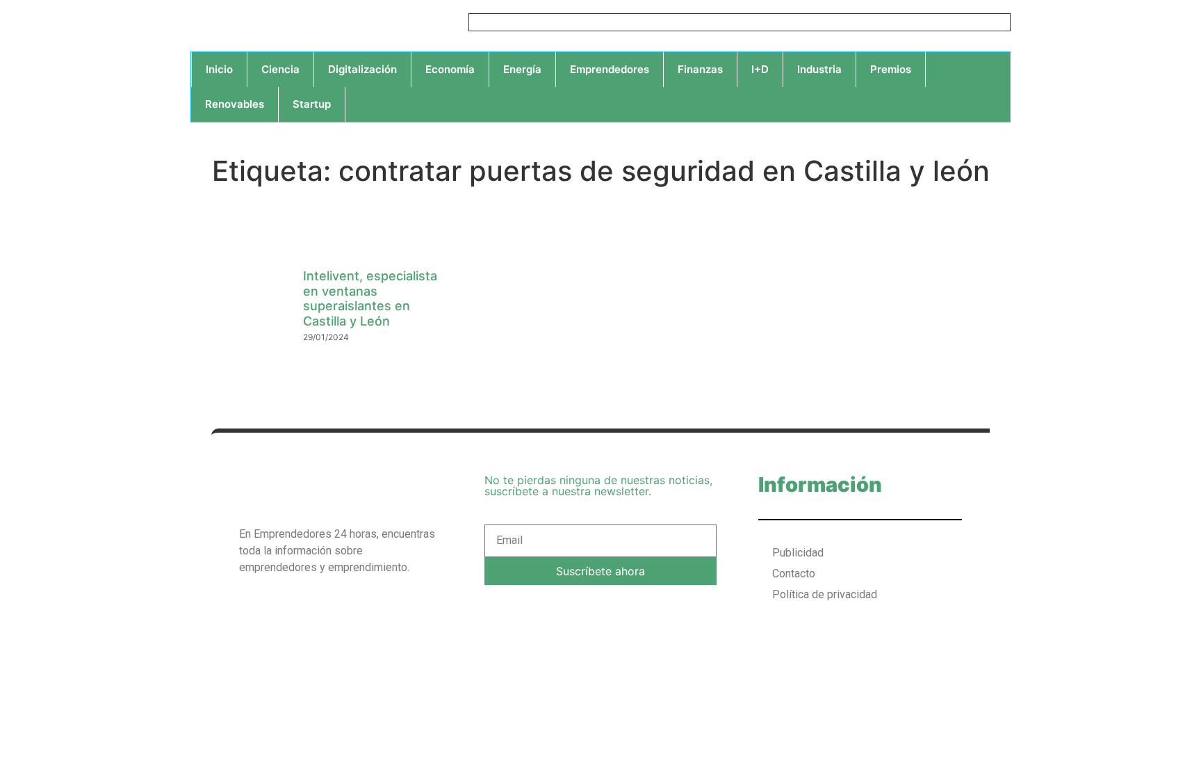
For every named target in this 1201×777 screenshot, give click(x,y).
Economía (450, 69)
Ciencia (280, 69)
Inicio (219, 69)
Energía (522, 69)
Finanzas (700, 69)
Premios (890, 69)
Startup (312, 104)
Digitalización (362, 69)
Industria (819, 69)
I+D (760, 69)
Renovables (234, 104)
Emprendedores (609, 69)
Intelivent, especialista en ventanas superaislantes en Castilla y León (370, 298)
